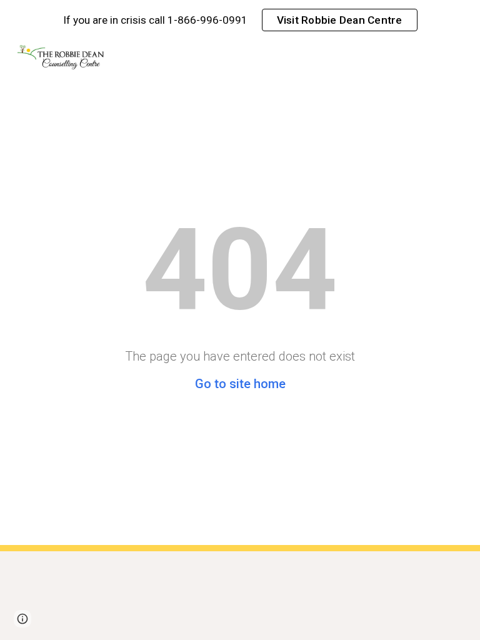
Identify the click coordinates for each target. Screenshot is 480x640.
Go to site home (240, 383)
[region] (240, 20)
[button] (22, 619)
